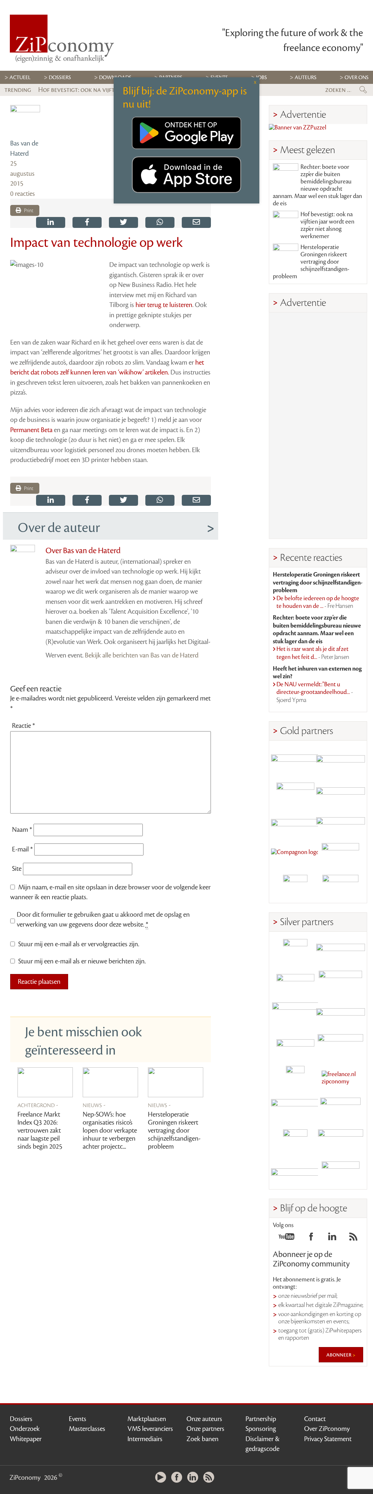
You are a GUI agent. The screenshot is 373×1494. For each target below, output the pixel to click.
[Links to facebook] (311, 1239)
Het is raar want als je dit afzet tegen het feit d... (312, 653)
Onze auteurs (204, 1419)
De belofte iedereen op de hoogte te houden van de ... (317, 602)
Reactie (23, 725)
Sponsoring (261, 1428)
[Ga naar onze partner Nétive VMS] (295, 1078)
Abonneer (339, 1355)
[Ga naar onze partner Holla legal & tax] (340, 1046)
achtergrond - (37, 1105)
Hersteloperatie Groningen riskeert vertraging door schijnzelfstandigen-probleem (174, 1130)
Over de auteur (59, 527)
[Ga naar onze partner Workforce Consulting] (340, 983)
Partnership (261, 1419)
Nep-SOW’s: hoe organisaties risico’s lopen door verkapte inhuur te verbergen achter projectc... (110, 1130)
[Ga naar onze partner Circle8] (295, 792)
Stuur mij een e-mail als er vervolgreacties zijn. (78, 944)
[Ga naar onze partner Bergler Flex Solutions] (295, 1173)
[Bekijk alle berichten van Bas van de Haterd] (25, 120)
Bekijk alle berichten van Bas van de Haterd (142, 655)
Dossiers (60, 77)
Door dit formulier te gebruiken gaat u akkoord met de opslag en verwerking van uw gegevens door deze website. (103, 919)
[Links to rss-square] (353, 1239)
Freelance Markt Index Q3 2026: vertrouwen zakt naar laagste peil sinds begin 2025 (39, 1130)
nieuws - (94, 1105)
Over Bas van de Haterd (83, 550)
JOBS (261, 77)
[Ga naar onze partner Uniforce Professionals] (340, 1141)
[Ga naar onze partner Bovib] (340, 823)
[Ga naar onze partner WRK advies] (340, 1173)
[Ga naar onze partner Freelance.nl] (340, 1078)
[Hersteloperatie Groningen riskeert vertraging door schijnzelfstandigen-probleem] (175, 1082)
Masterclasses (87, 1428)
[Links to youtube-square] (286, 1239)
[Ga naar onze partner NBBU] (295, 1110)
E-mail (22, 849)
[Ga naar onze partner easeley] (340, 951)
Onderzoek (25, 1428)
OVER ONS (357, 77)
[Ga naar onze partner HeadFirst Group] (340, 855)
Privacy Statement (328, 1439)
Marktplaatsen (146, 1419)
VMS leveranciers (150, 1428)
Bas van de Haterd (24, 148)
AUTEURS (306, 77)
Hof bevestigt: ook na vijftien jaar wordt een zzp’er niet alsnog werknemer (327, 225)
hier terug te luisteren (164, 304)
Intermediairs (144, 1439)
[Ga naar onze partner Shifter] (295, 1015)
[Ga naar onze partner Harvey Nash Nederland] (295, 887)
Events (77, 1419)
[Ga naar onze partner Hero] (340, 887)
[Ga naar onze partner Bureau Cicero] (295, 1141)
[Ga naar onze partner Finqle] (295, 760)
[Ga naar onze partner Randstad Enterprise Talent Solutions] (295, 951)
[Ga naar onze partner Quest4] (295, 983)
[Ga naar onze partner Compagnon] (295, 855)
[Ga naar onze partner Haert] (295, 1046)
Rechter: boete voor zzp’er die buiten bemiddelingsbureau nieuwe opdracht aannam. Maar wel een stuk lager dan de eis (317, 185)
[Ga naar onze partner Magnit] (295, 823)
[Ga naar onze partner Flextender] (340, 792)
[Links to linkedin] (332, 1239)
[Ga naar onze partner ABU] (340, 1110)
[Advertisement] (318, 425)
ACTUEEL (20, 77)
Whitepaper (26, 1439)
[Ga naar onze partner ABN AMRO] (340, 1015)
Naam (22, 829)
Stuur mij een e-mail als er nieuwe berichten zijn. (82, 961)
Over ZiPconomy (327, 1428)
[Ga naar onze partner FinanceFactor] (340, 760)
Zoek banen (202, 1439)
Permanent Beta (31, 430)
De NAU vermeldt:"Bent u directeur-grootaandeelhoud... (314, 692)
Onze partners (205, 1428)
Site (16, 868)
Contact (315, 1419)
